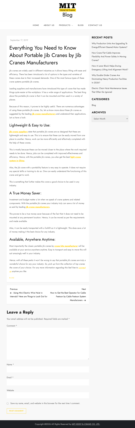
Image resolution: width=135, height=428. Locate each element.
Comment (12, 325)
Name (10, 364)
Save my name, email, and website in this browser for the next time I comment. (45, 403)
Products (65, 25)
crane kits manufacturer (66, 245)
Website (10, 390)
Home (36, 25)
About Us (49, 25)
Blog (67, 14)
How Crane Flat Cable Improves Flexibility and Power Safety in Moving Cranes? (109, 56)
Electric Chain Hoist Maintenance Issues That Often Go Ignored (109, 90)
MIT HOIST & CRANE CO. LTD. (86, 424)
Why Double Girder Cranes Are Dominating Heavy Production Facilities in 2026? (109, 79)
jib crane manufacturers (44, 113)
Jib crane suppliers (18, 131)
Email (10, 377)
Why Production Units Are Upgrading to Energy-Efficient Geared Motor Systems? (109, 45)
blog (11, 278)
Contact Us (95, 25)
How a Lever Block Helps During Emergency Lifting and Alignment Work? (110, 67)
